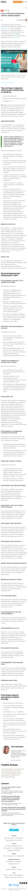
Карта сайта (13, 877)
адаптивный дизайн (19, 769)
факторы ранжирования (7, 769)
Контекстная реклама (13, 845)
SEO (2, 10)
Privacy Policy (18, 840)
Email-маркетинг (7, 848)
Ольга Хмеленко (17, 747)
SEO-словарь (17, 771)
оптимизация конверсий (7, 771)
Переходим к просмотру (8, 82)
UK (17, 827)
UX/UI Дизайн (18, 861)
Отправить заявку (17, 1)
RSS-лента (20, 877)
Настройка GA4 (10, 861)
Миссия (5, 875)
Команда (10, 875)
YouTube (19, 869)
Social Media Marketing (18, 848)
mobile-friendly (16, 37)
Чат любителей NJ (19, 856)
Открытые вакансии (19, 875)
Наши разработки (10, 840)
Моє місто (13, 869)
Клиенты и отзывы (9, 838)
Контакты (7, 877)
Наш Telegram (10, 856)
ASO (21, 845)
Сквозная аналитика (14, 863)
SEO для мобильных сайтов (8, 777)
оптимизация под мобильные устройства (11, 773)
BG (11, 827)
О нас (4, 856)
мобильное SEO (15, 775)
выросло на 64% (5, 28)
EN (14, 827)
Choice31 (8, 869)
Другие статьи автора (16, 760)
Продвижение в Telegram (13, 850)
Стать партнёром (19, 838)
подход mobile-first (5, 775)
